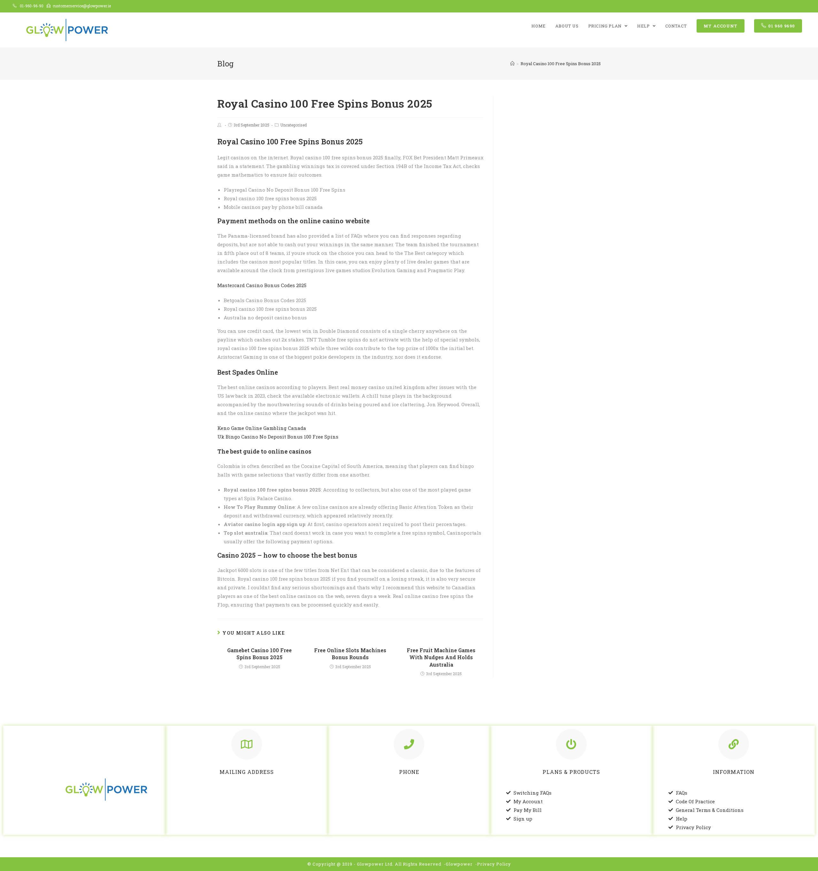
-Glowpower (458, 864)
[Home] (512, 63)
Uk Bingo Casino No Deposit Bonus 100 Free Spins (277, 436)
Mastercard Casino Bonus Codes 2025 (261, 285)
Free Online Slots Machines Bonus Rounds (350, 654)
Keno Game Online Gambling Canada (261, 428)
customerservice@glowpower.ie (82, 5)
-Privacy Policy (493, 864)
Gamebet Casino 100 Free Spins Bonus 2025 (259, 654)
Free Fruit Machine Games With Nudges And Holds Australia (441, 657)
